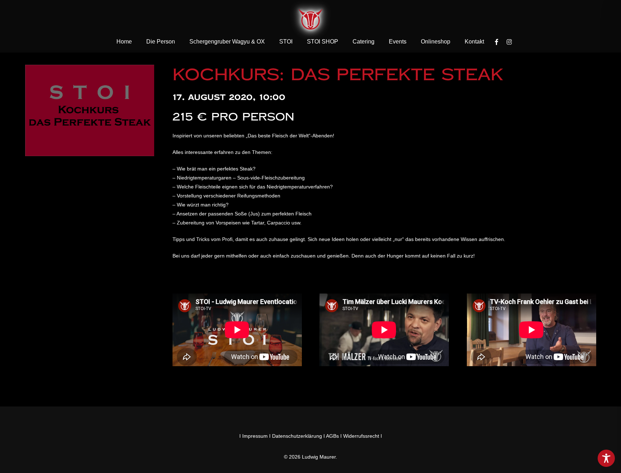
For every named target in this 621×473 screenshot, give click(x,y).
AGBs (332, 436)
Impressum (255, 436)
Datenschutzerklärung (297, 436)
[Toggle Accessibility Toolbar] (606, 458)
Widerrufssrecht (361, 436)
